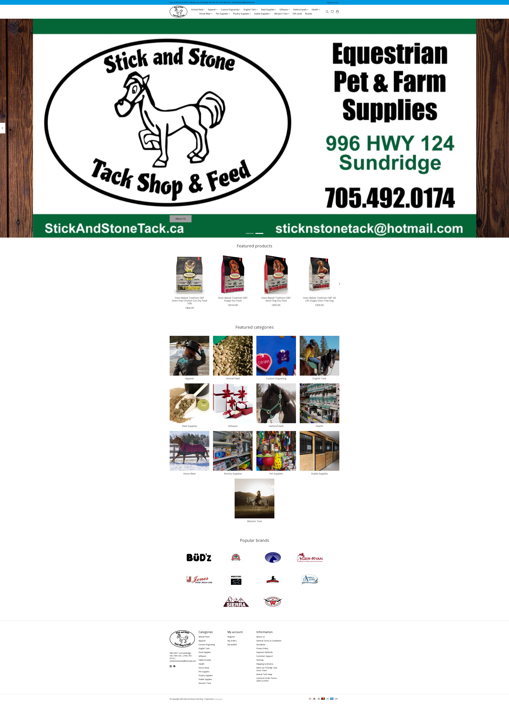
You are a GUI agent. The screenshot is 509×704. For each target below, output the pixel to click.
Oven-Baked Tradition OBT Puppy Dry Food (233, 299)
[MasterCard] (323, 699)
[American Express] (332, 699)
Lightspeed (218, 699)
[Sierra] (236, 602)
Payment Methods (264, 652)
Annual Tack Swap (264, 674)
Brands (308, 13)
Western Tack (254, 521)
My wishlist (232, 644)
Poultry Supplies (233, 473)
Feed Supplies (189, 426)
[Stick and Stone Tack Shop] (178, 12)
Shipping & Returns (264, 664)
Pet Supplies (276, 473)
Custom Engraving (276, 378)
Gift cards (297, 13)
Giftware (233, 426)
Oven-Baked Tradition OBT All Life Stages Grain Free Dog (319, 299)
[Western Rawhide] (272, 602)
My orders (232, 640)
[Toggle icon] (327, 11)
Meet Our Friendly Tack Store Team (266, 669)
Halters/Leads (276, 426)
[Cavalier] (272, 558)
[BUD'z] (199, 558)
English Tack (319, 378)
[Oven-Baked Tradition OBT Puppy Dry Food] (233, 274)
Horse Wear (189, 473)
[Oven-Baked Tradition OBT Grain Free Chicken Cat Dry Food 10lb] (189, 274)
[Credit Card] (318, 699)
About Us (180, 218)
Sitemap (260, 660)
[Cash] (310, 699)
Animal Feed (233, 378)
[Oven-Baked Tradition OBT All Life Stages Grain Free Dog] (319, 274)
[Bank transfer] (336, 699)
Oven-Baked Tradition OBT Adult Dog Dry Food (276, 299)
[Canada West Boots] (236, 558)
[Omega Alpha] (309, 580)
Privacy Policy (262, 648)
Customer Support (264, 656)
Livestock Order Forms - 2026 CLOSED (267, 679)
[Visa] (327, 699)
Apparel (189, 378)
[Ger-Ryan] (309, 558)
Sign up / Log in (333, 2)
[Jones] (199, 580)
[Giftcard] (314, 699)
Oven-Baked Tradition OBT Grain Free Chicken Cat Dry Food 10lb (189, 300)
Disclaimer (261, 644)
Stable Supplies (319, 473)
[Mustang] (272, 580)
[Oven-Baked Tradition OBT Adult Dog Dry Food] (276, 274)
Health (319, 426)
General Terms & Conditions (268, 640)
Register (231, 636)
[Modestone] (236, 580)
